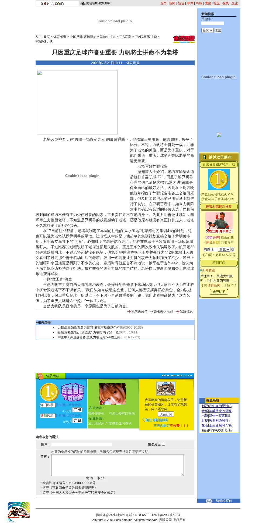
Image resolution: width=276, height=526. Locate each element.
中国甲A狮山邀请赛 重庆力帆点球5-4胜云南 (89, 337)
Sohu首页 (43, 37)
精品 (205, 430)
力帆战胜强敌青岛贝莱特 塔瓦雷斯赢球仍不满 (90, 327)
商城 (199, 3)
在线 (225, 3)
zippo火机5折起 (220, 430)
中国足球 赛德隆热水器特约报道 (93, 37)
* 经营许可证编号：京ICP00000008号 (67, 483)
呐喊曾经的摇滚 (220, 411)
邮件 (190, 3)
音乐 (205, 411)
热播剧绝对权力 (220, 420)
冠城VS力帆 (44, 42)
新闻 (172, 3)
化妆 (205, 425)
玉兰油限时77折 (220, 425)
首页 (163, 3)
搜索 (208, 3)
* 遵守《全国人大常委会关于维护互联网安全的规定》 (78, 493)
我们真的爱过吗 (220, 406)
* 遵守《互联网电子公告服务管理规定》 (69, 488)
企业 (234, 3)
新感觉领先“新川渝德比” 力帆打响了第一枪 (88, 332)
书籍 (205, 416)
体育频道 (59, 37)
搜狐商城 (212, 400)
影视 (205, 406)
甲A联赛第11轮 (146, 37)
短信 (181, 3)
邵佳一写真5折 (219, 416)
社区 (216, 3)
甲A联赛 (125, 37)
